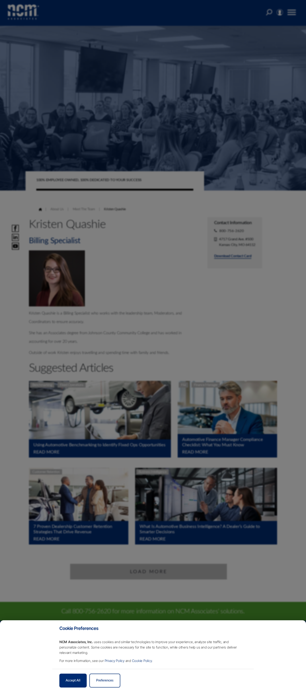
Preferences (105, 680)
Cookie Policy (142, 661)
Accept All (73, 680)
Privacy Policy (115, 661)
